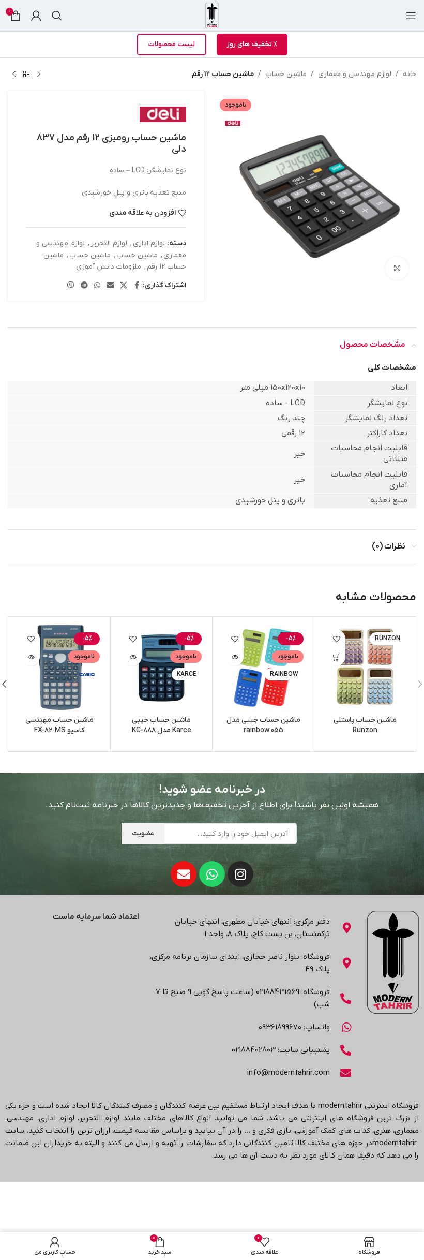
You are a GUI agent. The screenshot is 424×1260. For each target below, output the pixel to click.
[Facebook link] (136, 285)
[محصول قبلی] (39, 74)
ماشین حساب (286, 74)
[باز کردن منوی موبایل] (411, 15)
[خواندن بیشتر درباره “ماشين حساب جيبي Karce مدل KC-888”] (133, 657)
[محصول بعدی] (14, 74)
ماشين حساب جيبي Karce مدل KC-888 (161, 725)
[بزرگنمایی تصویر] (396, 268)
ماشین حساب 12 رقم (223, 74)
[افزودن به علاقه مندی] (336, 639)
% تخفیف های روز (252, 44)
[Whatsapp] (212, 874)
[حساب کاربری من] (36, 15)
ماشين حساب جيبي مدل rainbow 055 (263, 725)
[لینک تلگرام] (84, 285)
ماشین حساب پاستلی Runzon (365, 725)
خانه (409, 74)
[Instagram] (240, 874)
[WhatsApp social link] (97, 285)
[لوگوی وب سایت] (211, 15)
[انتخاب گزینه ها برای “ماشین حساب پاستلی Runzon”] (336, 657)
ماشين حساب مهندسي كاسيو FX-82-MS (59, 725)
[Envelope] (183, 874)
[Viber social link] (71, 285)
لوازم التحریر (108, 243)
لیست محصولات (171, 44)
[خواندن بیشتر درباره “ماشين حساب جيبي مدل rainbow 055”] (234, 657)
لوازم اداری (149, 243)
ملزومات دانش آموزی (108, 267)
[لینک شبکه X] (123, 285)
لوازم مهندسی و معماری (354, 74)
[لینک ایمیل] (110, 285)
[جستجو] (57, 15)
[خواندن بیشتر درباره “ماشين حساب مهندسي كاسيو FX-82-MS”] (31, 657)
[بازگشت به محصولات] (26, 74)
